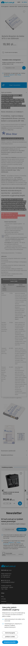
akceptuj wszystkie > (10, 642)
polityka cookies (10, 636)
